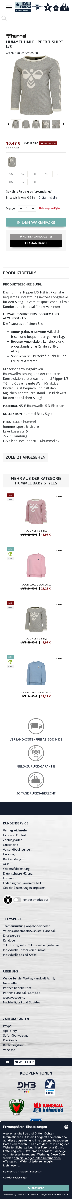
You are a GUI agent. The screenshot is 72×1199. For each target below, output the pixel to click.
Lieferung (9, 854)
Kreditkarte (10, 1040)
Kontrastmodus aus (35, 900)
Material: (10, 406)
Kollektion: (13, 414)
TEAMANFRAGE (36, 243)
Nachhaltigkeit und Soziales (21, 1002)
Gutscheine (10, 845)
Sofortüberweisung (15, 1035)
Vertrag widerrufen (15, 830)
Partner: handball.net (17, 988)
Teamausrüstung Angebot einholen (26, 926)
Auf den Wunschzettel (37, 236)
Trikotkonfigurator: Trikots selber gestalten (31, 945)
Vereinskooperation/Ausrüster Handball (29, 931)
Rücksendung (12, 859)
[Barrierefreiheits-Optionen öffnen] (8, 900)
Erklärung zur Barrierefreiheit (22, 883)
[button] (9, 7)
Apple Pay (10, 1031)
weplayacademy (14, 997)
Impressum (10, 878)
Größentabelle (48, 197)
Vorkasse (9, 1050)
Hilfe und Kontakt (14, 835)
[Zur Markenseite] (16, 36)
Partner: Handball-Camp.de (21, 993)
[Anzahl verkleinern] (21, 209)
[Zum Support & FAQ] (48, 6)
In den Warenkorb (36, 222)
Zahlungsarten (12, 840)
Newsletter (10, 983)
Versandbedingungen (17, 849)
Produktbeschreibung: (22, 284)
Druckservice (11, 936)
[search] (36, 18)
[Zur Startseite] (27, 7)
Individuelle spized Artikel (20, 955)
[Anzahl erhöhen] (33, 209)
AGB (6, 864)
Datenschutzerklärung (18, 873)
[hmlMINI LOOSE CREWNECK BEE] (36, 570)
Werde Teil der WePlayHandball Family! (29, 978)
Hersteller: (12, 422)
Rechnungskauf (13, 1045)
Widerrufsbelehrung (16, 869)
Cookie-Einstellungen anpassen (24, 888)
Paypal (7, 1026)
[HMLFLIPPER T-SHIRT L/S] (36, 516)
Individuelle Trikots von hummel (24, 950)
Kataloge (9, 940)
